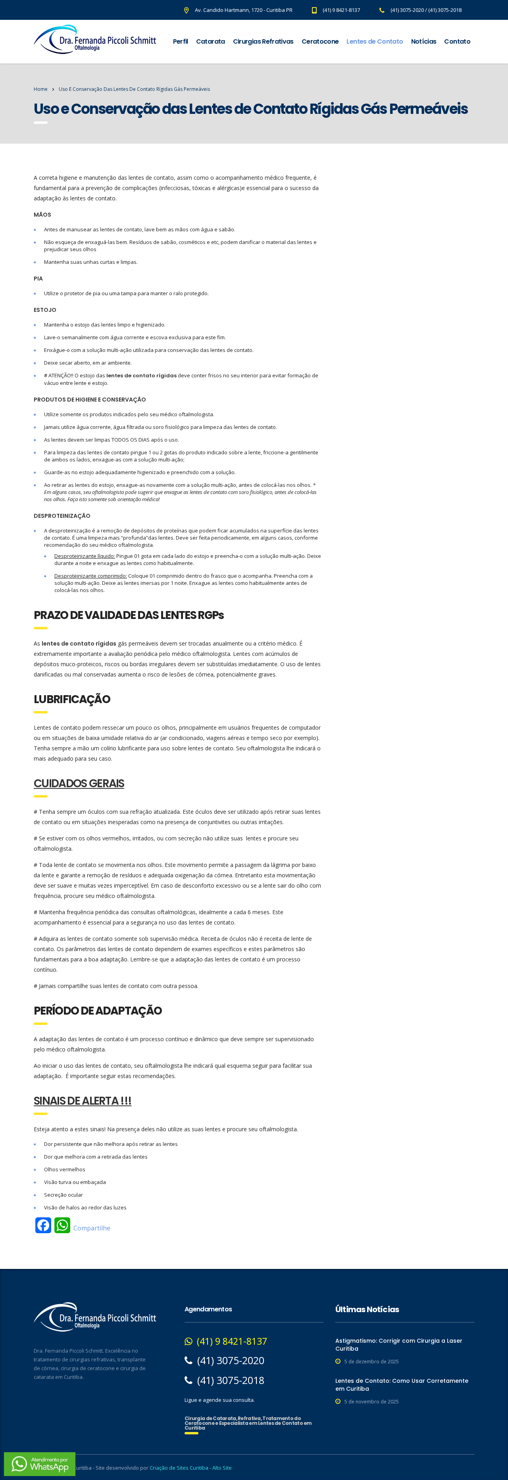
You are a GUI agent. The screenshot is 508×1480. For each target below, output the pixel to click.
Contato (457, 41)
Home (41, 89)
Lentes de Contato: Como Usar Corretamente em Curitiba (401, 1385)
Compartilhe (91, 1228)
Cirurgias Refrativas (263, 41)
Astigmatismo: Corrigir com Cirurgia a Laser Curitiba (398, 1345)
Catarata (210, 41)
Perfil (180, 41)
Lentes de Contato (374, 41)
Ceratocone (320, 41)
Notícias (424, 41)
